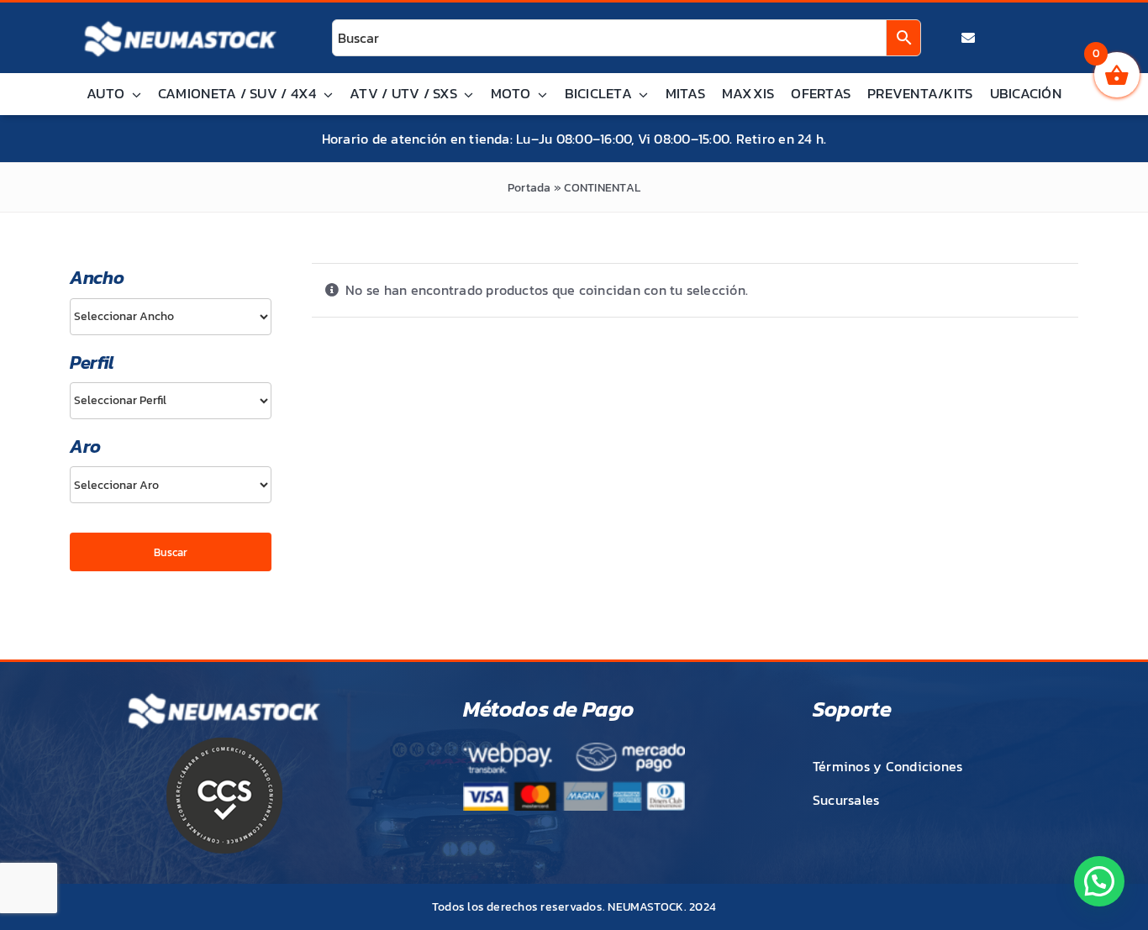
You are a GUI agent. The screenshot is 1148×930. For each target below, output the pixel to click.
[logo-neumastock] (181, 22)
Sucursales (846, 800)
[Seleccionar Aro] (170, 484)
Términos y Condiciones (887, 766)
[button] (1099, 881)
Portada (529, 188)
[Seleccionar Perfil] (170, 400)
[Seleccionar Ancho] (170, 316)
